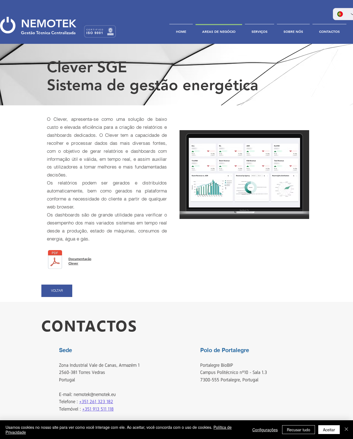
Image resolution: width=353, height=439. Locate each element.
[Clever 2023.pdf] (55, 260)
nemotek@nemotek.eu (95, 394)
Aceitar (329, 429)
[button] (244, 174)
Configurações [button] (265, 429)
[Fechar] (346, 430)
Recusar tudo (298, 429)
